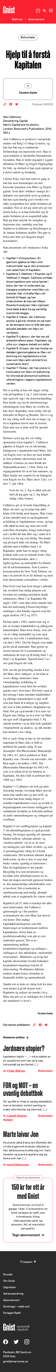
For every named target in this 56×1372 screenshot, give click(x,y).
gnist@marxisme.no (15, 1361)
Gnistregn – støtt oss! (16, 1306)
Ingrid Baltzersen (18, 1164)
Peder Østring (16, 1071)
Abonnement (36, 19)
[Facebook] (5, 1343)
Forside (7, 1274)
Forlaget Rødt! (12, 1312)
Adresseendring (13, 1293)
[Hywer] (9, 9)
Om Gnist (9, 1280)
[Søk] (44, 10)
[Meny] (51, 10)
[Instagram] (26, 1343)
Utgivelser (9, 1287)
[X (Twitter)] (16, 1343)
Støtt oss (17, 19)
